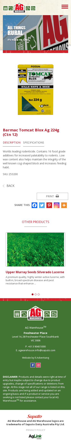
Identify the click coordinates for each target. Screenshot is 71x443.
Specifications (33, 142)
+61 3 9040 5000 (37, 346)
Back (10, 186)
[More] (64, 205)
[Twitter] (42, 205)
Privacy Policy (35, 430)
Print (50, 196)
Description (11, 142)
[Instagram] (57, 205)
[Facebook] (35, 205)
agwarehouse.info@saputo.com (36, 350)
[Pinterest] (49, 205)
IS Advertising (42, 357)
